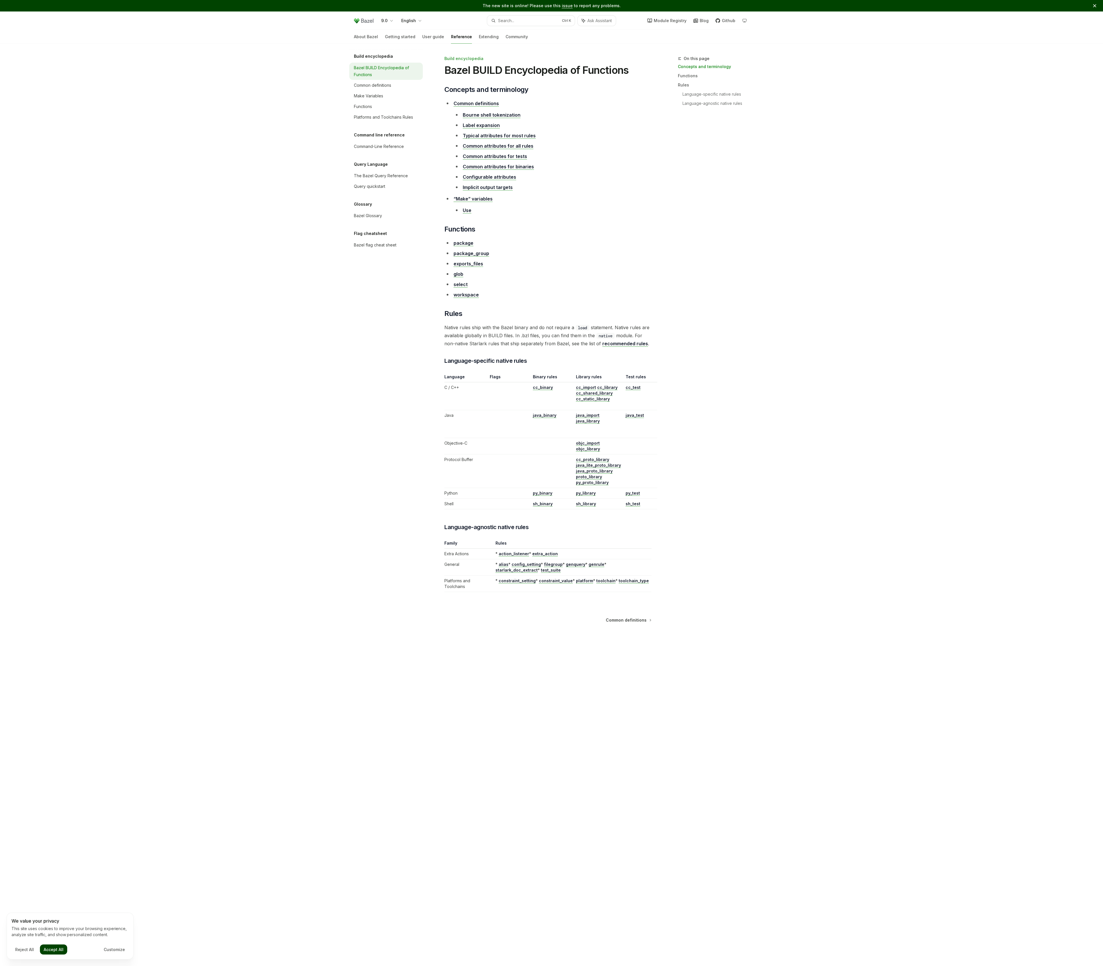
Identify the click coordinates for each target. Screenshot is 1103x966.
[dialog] (70, 936)
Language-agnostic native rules (712, 103)
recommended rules (625, 343)
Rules (683, 84)
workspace (466, 295)
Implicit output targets (488, 187)
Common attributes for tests (495, 156)
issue (567, 5)
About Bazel (366, 36)
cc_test (633, 387)
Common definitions (476, 103)
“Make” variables (473, 199)
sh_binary (543, 503)
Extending (489, 36)
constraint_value (556, 580)
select (461, 284)
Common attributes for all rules (498, 146)
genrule (596, 564)
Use (467, 210)
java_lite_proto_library (598, 465)
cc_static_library (593, 398)
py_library (586, 493)
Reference (461, 36)
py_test (633, 493)
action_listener (514, 553)
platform (584, 580)
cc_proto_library (592, 459)
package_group (471, 253)
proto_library (589, 476)
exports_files (468, 264)
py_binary (542, 493)
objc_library (588, 448)
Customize (114, 949)
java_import (587, 415)
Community (517, 36)
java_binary (544, 415)
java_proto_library (594, 470)
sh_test (633, 503)
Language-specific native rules (711, 94)
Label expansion (481, 125)
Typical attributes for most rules (499, 135)
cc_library (607, 387)
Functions (688, 75)
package (463, 243)
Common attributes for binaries (498, 166)
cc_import (586, 387)
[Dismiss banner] (1094, 5)
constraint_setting (517, 580)
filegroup (553, 564)
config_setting (526, 564)
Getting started (400, 36)
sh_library (586, 503)
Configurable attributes (489, 177)
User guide (433, 36)
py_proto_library (592, 482)
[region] (548, 441)
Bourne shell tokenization (491, 115)
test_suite (551, 570)
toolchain (606, 580)
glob (458, 274)
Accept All (53, 949)
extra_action (545, 553)
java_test (635, 415)
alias (503, 564)
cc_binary (543, 387)
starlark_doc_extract (516, 570)
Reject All (24, 949)
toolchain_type (634, 580)
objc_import (588, 443)
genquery (575, 564)
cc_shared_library (594, 393)
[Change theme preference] (744, 20)
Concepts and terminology (704, 66)
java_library (588, 421)
